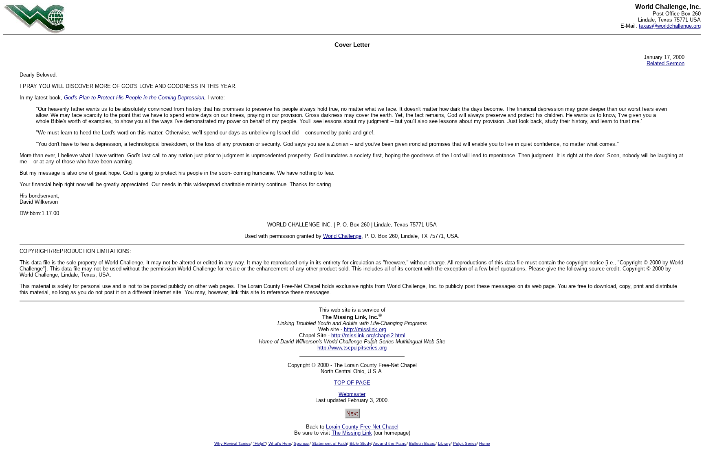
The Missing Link (352, 433)
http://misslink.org (365, 329)
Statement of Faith (329, 443)
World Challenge (342, 236)
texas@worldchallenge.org (670, 26)
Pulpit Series (465, 443)
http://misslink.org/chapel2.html (368, 335)
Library (444, 443)
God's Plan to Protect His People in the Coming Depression (134, 98)
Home (484, 443)
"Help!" (259, 443)
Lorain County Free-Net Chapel (362, 427)
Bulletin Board (422, 443)
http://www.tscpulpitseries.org (352, 348)
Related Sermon (665, 63)
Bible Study (360, 443)
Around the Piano (390, 443)
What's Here (279, 443)
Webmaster (352, 394)
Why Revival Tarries (232, 443)
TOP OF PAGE (352, 383)
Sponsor (302, 443)
